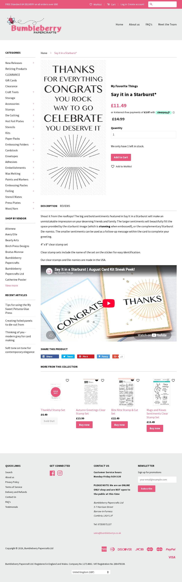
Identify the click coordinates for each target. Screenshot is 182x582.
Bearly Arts (12, 240)
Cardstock (11, 150)
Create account (136, 4)
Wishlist (97, 4)
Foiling (9, 191)
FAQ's (149, 24)
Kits (7, 133)
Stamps (10, 109)
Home (119, 24)
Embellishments (15, 167)
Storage (10, 98)
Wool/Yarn (11, 208)
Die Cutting (12, 115)
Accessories (12, 103)
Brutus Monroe (14, 252)
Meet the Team (167, 24)
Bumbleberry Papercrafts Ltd (38, 548)
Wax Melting (12, 173)
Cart (113, 4)
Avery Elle (11, 234)
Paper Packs (12, 138)
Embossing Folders (17, 144)
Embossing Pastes (16, 185)
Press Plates (13, 202)
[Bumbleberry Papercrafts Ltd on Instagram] (60, 472)
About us (134, 24)
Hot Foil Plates (14, 121)
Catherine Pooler (15, 279)
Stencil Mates (13, 197)
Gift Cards (11, 80)
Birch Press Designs (17, 246)
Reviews (65, 206)
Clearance (11, 86)
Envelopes (11, 156)
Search (8, 472)
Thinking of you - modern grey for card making (18, 336)
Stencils (10, 127)
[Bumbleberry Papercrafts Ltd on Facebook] (52, 472)
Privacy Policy (12, 482)
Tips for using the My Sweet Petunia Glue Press (18, 309)
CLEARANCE (12, 74)
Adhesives (11, 162)
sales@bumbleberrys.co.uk (107, 533)
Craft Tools (12, 92)
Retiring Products (16, 69)
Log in (124, 4)
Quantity (116, 128)
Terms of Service (13, 487)
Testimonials (11, 506)
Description (49, 206)
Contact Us (10, 497)
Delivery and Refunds (16, 492)
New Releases (13, 63)
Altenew (10, 228)
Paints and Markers (16, 179)
